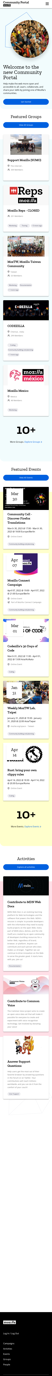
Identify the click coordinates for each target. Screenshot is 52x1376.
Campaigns (8, 1343)
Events (6, 1354)
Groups (7, 1359)
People (6, 1364)
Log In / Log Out (11, 1333)
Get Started (26, 102)
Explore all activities (26, 867)
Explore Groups (32, 441)
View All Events (26, 477)
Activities (7, 1348)
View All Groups (26, 125)
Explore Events (32, 826)
